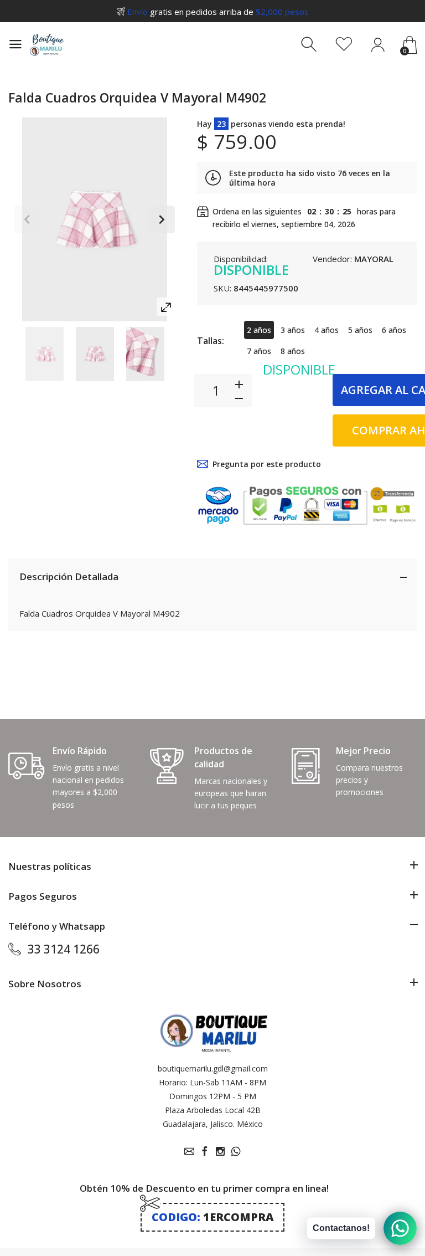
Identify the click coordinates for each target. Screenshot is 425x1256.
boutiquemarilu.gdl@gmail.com (213, 1068)
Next (161, 219)
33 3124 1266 (64, 949)
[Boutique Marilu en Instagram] (220, 1151)
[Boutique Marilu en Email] (189, 1151)
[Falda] (44, 354)
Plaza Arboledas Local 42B (213, 1110)
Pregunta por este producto (266, 464)
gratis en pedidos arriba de (218, 11)
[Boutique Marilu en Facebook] (204, 1151)
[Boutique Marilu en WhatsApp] (235, 1151)
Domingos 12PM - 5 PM (212, 1096)
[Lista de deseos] (344, 44)
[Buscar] (310, 44)
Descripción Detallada (68, 576)
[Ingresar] (378, 44)
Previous (28, 219)
